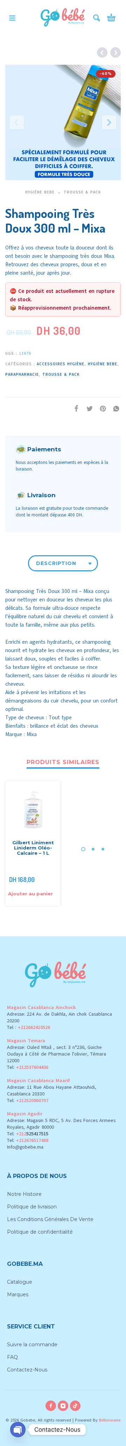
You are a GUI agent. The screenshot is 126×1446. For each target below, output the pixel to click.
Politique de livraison (32, 1207)
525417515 (37, 1133)
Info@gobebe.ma (25, 1147)
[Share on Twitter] (87, 408)
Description (56, 563)
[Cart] (111, 18)
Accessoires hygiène (60, 364)
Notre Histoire (24, 1194)
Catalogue (19, 1282)
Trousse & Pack (82, 192)
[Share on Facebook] (74, 408)
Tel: (27, 1067)
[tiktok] (75, 1406)
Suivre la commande (32, 1344)
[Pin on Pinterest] (100, 408)
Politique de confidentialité (40, 1232)
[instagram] (63, 1406)
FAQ (12, 1357)
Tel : (28, 1027)
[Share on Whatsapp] (114, 408)
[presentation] (17, 122)
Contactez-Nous (27, 1370)
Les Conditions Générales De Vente (50, 1219)
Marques (17, 1294)
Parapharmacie (22, 374)
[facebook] (51, 1406)
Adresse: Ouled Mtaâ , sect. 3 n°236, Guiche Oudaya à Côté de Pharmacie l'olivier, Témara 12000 (56, 1054)
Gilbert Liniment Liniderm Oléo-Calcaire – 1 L (33, 848)
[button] (12, 18)
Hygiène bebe (40, 192)
